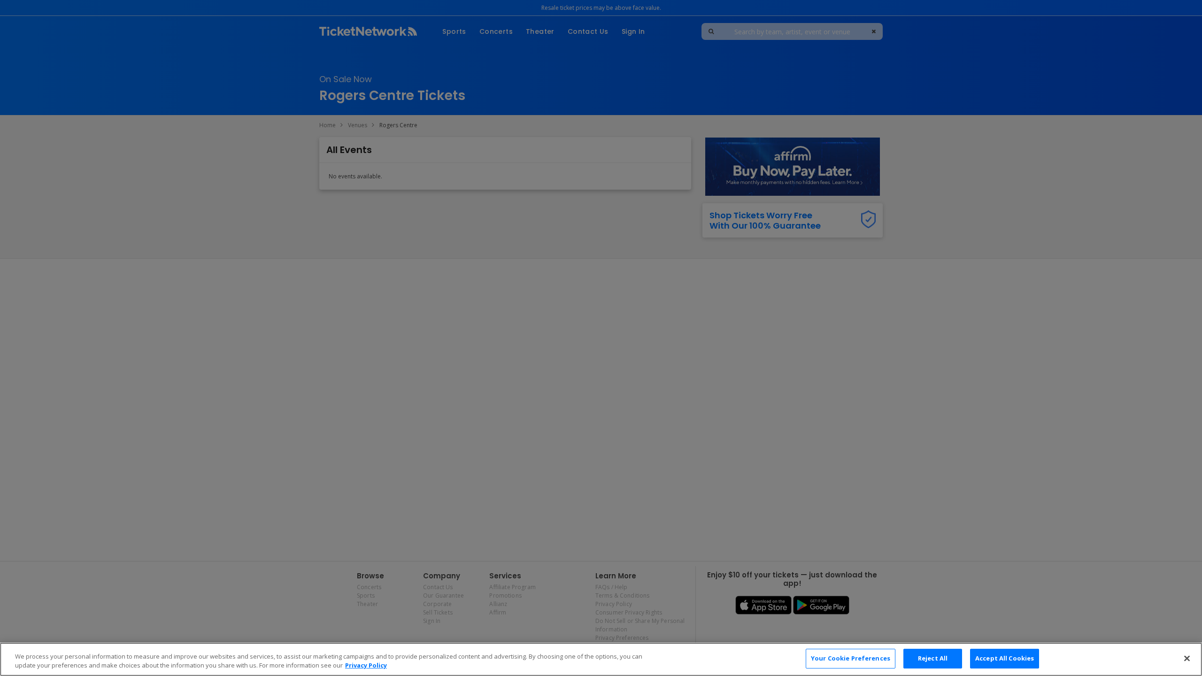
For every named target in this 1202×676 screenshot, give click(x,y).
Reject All (933, 658)
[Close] (1187, 658)
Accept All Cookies (1004, 658)
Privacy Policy (366, 665)
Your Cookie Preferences (850, 658)
